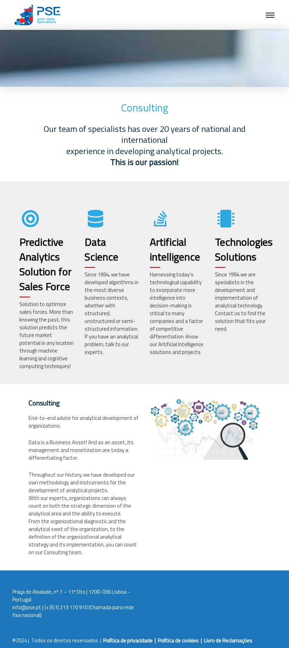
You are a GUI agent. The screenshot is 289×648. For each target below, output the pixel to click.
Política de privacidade (128, 640)
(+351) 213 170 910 (65, 607)
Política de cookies (178, 640)
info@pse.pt (26, 607)
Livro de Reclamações (228, 640)
